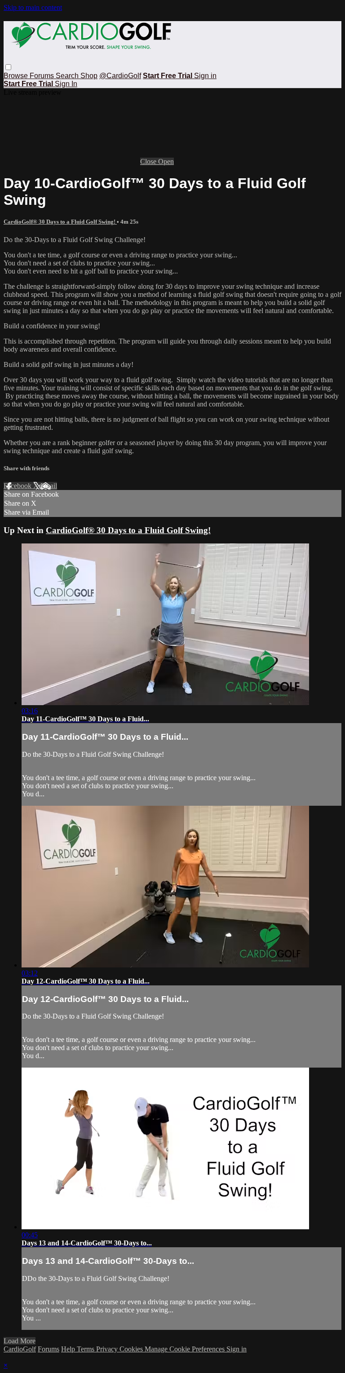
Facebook (18, 486)
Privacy (107, 1349)
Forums (43, 75)
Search (68, 75)
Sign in (205, 75)
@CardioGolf (120, 75)
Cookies (132, 1349)
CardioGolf (20, 1349)
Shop (88, 75)
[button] (8, 67)
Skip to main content (33, 7)
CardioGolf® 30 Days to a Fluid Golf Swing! (60, 221)
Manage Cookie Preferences (185, 1349)
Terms (86, 1349)
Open (166, 161)
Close (149, 161)
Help (69, 1349)
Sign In (66, 84)
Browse (17, 75)
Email (48, 486)
